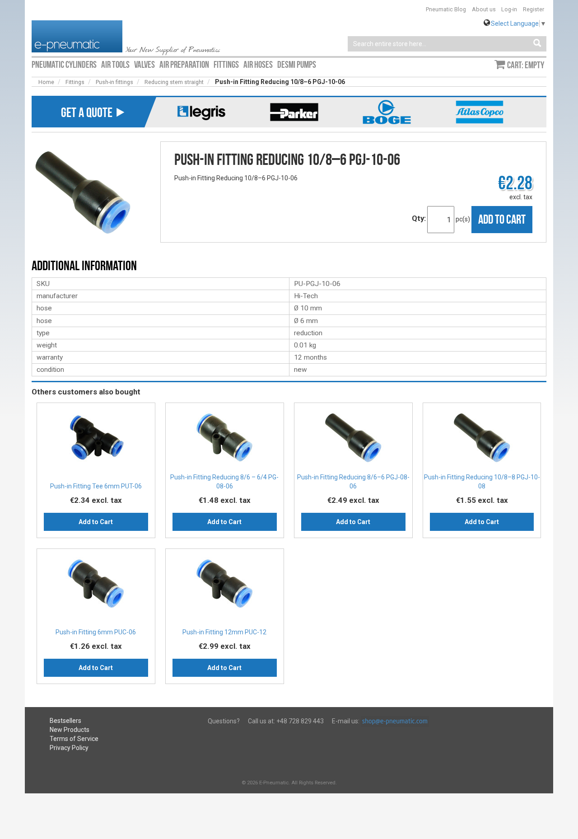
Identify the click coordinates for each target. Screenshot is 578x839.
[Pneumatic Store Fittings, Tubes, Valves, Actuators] (77, 35)
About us (484, 9)
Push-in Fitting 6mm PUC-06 (96, 632)
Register (533, 9)
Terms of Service (74, 738)
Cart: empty (525, 65)
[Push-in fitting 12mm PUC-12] (224, 586)
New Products (69, 729)
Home (46, 82)
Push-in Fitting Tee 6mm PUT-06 (96, 486)
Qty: (419, 218)
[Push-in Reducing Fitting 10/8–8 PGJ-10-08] (482, 441)
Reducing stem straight (174, 82)
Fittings (74, 82)
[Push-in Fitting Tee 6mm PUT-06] (95, 441)
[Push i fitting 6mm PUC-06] (95, 586)
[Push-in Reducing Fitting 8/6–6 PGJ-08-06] (353, 441)
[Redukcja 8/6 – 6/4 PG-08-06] (224, 441)
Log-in (509, 9)
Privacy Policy (69, 747)
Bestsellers (65, 720)
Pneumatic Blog (446, 9)
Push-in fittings (114, 82)
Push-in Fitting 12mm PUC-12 (224, 632)
